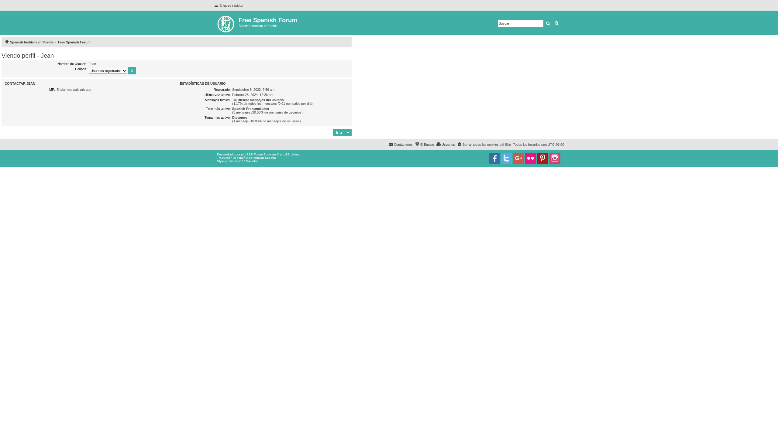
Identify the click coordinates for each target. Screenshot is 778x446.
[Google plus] (518, 158)
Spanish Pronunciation (250, 109)
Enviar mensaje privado (74, 89)
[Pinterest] (542, 158)
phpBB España (265, 157)
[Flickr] (530, 158)
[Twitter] (506, 158)
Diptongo (239, 117)
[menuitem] (484, 144)
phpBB (246, 154)
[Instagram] (554, 158)
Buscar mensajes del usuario (261, 100)
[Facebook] (494, 158)
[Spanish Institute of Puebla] (226, 23)
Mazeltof (252, 161)
